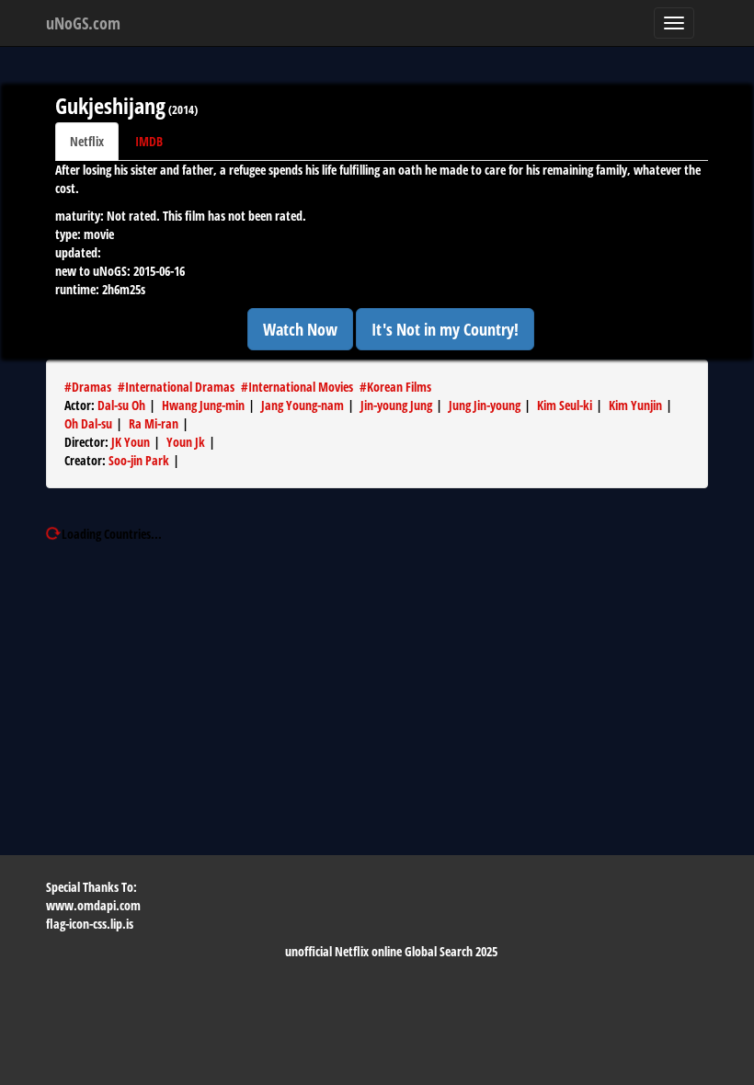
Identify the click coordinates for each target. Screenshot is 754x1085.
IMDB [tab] (149, 141)
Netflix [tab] (87, 141)
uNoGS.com (83, 23)
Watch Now (300, 329)
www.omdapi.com (93, 905)
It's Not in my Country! (445, 329)
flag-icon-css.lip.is (89, 923)
